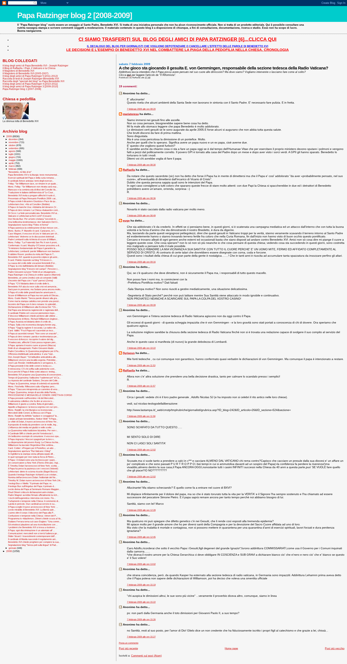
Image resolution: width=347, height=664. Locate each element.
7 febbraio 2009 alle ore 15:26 (141, 619)
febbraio (13, 169)
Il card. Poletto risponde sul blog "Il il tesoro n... (30, 260)
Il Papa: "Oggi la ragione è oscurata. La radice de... (32, 327)
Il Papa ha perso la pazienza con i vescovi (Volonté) (33, 468)
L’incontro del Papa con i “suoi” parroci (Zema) (30, 280)
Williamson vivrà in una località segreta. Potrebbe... (32, 360)
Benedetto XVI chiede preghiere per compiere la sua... (34, 542)
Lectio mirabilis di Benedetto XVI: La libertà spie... (31, 509)
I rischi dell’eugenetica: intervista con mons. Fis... (32, 498)
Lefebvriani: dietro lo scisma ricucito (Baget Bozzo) (32, 471)
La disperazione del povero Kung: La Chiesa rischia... (34, 442)
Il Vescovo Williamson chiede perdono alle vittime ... (33, 316)
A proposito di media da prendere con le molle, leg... (33, 424)
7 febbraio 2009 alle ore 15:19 (141, 585)
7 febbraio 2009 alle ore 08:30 (141, 165)
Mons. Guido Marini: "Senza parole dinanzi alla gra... (33, 298)
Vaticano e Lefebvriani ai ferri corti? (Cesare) (29, 216)
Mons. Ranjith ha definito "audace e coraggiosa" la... (33, 416)
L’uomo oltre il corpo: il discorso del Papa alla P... (31, 512)
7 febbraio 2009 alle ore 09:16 (141, 262)
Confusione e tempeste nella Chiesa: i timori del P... (32, 516)
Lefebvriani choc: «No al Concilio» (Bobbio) (29, 204)
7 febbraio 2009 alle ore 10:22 (141, 348)
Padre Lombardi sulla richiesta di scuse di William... (32, 239)
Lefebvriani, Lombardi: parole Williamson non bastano (34, 251)
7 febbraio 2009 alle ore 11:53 (141, 365)
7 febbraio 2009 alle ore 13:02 (141, 564)
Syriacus (129, 353)
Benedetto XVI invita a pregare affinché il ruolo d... (32, 195)
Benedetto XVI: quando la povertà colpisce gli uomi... (33, 257)
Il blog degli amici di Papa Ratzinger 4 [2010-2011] (30, 83)
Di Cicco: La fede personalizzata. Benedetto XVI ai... (33, 213)
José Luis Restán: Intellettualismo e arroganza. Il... (32, 363)
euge (126, 220)
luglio (11, 154)
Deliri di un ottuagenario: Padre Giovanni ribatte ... (32, 348)
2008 (9, 551)
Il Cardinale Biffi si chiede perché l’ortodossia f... (31, 433)
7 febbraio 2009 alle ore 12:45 (141, 537)
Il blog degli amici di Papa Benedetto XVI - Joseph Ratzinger (35, 65)
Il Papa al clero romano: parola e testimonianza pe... (33, 336)
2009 (9, 136)
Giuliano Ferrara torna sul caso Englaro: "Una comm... (34, 521)
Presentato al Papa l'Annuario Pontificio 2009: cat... (32, 198)
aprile (11, 163)
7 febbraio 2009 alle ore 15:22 (141, 602)
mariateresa (131, 114)
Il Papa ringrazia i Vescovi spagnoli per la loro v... (31, 439)
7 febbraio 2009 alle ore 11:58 (141, 416)
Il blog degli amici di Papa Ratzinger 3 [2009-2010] (30, 86)
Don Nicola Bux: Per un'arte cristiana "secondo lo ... (33, 219)
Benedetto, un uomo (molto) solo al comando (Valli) (32, 278)
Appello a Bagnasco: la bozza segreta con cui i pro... (33, 407)
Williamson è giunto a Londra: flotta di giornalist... (31, 404)
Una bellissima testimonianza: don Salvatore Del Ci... (33, 222)
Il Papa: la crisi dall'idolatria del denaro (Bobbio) (30, 266)
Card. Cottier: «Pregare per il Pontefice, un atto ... (32, 448)
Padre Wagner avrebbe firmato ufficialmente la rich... (33, 495)
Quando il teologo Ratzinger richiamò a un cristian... (33, 474)
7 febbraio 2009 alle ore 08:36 (141, 198)
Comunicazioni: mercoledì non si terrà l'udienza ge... (33, 533)
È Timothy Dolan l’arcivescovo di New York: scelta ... (33, 466)
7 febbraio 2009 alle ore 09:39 (141, 305)
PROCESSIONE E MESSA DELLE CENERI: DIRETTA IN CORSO (40, 395)
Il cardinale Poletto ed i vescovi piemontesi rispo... (32, 313)
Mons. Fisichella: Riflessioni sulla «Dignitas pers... (32, 386)
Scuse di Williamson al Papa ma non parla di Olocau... (34, 295)
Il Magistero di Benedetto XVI (18, 70)
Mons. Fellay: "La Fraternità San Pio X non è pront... (33, 242)
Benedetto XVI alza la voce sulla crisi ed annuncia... (33, 286)
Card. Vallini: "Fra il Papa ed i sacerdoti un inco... (31, 330)
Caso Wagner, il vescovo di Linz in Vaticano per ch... (33, 233)
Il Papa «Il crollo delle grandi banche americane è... (32, 292)
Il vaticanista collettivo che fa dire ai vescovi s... (31, 401)
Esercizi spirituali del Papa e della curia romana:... (32, 178)
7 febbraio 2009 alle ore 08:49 (141, 215)
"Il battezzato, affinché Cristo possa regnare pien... (32, 342)
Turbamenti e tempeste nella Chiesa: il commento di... (34, 501)
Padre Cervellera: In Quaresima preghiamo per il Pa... (34, 351)
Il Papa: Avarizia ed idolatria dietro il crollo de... (30, 321)
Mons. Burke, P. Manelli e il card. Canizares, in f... (32, 231)
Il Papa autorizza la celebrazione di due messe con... (33, 228)
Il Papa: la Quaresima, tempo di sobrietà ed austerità (33, 383)
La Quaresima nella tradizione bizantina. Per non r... (33, 430)
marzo (12, 166)
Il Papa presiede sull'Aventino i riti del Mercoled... (31, 398)
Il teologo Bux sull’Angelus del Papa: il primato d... (32, 486)
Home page (231, 648)
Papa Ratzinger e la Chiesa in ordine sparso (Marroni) (34, 275)
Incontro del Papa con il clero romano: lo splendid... (32, 304)
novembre (14, 142)
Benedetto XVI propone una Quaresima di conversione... (35, 374)
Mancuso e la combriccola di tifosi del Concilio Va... (32, 189)
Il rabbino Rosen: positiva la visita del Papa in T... (31, 254)
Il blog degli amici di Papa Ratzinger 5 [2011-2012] (30, 76)
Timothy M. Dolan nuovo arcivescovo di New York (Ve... (35, 480)
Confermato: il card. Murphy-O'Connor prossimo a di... (34, 245)
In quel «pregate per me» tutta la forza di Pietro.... (32, 457)
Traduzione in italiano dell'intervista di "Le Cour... (31, 192)
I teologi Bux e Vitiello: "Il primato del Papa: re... (30, 483)
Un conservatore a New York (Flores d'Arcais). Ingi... (34, 463)
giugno (12, 157)
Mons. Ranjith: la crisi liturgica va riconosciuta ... (31, 410)
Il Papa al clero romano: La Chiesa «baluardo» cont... (33, 210)
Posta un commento (128, 643)
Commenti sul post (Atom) (146, 655)
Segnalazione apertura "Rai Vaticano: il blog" (29, 451)
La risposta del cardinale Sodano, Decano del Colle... (33, 380)
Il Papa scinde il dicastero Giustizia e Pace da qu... (32, 201)
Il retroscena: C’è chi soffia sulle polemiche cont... (32, 369)
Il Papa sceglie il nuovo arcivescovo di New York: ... (33, 507)
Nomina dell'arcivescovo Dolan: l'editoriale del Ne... (32, 477)
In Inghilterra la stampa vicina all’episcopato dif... (31, 454)
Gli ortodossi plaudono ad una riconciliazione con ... (33, 524)
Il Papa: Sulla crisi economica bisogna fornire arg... (32, 324)
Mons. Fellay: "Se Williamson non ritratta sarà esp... (33, 186)
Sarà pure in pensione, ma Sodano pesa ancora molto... (35, 289)
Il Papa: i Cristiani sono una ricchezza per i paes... (32, 460)
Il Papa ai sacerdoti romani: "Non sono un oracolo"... (33, 333)
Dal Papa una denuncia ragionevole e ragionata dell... (33, 310)
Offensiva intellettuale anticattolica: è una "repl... (31, 354)
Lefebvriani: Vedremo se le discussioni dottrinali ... (32, 236)
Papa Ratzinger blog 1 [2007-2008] (22, 89)
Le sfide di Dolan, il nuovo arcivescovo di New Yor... (33, 421)
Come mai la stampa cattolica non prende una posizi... (34, 301)
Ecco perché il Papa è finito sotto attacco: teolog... (32, 371)
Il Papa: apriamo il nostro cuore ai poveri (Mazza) (32, 345)
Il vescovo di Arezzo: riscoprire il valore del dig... (31, 339)
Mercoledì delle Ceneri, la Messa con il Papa (29, 413)
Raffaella (129, 169)
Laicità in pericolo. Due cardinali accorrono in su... (32, 504)
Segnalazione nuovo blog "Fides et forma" (28, 225)
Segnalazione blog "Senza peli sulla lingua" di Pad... (33, 545)
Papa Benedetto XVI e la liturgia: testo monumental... (33, 175)
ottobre (12, 145)
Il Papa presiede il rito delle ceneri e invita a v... (30, 366)
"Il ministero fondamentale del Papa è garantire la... (32, 248)
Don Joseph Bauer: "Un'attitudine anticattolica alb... (32, 357)
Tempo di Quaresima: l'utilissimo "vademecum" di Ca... (34, 377)
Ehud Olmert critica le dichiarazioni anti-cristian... (31, 492)
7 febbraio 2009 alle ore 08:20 (141, 109)
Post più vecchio (334, 648)
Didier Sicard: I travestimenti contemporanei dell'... (32, 536)
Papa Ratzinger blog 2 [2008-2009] (74, 15)
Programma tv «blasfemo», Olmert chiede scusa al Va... (35, 518)
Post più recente (128, 648)
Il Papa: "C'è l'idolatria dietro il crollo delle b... (29, 283)
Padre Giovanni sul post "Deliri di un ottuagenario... (32, 272)
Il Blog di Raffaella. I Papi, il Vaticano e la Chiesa (29, 68)
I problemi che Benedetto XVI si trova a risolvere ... (32, 527)
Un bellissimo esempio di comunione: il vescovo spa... (34, 436)
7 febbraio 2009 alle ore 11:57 (141, 386)
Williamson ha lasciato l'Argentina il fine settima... (31, 445)
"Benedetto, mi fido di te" (20, 172)
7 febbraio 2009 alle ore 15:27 (141, 637)
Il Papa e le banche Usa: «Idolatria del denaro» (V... (33, 207)
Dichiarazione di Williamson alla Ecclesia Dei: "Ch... (32, 307)
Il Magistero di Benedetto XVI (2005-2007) (25, 73)
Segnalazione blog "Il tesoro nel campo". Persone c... (33, 269)
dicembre (13, 139)
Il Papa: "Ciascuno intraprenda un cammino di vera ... (34, 389)
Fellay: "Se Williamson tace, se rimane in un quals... (33, 183)
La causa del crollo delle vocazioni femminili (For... (32, 263)
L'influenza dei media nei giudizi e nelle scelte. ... (31, 427)
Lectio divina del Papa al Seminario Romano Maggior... (34, 489)
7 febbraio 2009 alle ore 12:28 (141, 510)
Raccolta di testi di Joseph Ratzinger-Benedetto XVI (31, 78)
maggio (12, 160)
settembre (14, 148)
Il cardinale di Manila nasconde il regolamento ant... (32, 539)
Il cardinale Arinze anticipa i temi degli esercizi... (31, 181)
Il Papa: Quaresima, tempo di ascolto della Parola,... (33, 392)
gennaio (13, 548)
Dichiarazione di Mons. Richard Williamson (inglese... (33, 319)
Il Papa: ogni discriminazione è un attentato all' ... (31, 530)
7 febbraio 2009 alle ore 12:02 (141, 449)
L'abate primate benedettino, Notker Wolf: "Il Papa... (33, 419)
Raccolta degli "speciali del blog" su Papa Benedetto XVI (33, 81)
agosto (12, 151)
